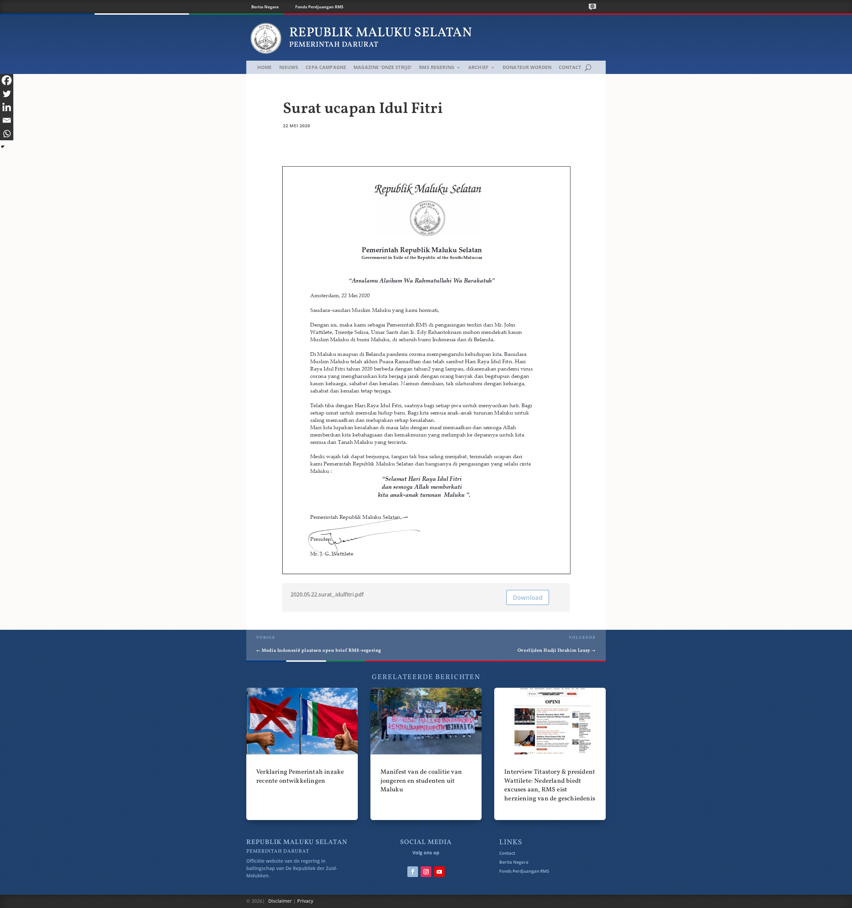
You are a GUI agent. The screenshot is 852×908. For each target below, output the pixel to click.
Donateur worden (527, 67)
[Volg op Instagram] (426, 871)
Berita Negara (265, 7)
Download (527, 597)
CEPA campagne (326, 67)
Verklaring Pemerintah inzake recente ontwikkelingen (302, 754)
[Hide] (2, 146)
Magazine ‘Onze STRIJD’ (382, 67)
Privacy (305, 901)
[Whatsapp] (6, 133)
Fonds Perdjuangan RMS (319, 7)
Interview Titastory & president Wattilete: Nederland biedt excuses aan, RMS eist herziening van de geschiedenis (550, 754)
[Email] (6, 120)
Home (264, 67)
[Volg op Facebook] (412, 871)
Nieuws (289, 67)
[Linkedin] (6, 107)
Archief (478, 67)
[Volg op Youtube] (439, 871)
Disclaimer (280, 901)
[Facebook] (6, 80)
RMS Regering (436, 67)
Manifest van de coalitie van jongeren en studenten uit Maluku (426, 754)
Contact (570, 67)
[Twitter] (6, 93)
